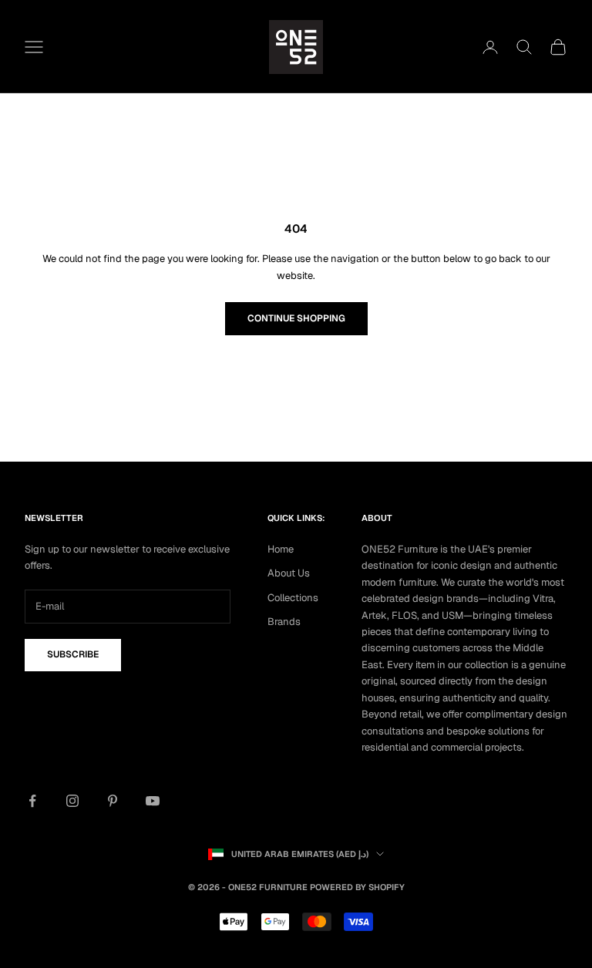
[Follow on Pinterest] (112, 800)
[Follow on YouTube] (152, 800)
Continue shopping (296, 318)
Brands (284, 621)
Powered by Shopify (357, 887)
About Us (288, 573)
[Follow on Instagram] (72, 800)
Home (280, 549)
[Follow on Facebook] (32, 800)
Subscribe (73, 654)
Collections (292, 597)
